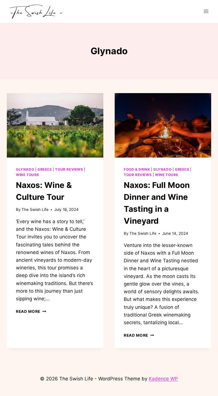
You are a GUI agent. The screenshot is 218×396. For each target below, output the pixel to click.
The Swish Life (35, 209)
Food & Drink (137, 169)
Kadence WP (163, 379)
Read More (31, 311)
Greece (44, 169)
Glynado (25, 169)
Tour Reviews (69, 169)
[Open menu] (206, 11)
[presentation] (55, 125)
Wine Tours (27, 175)
